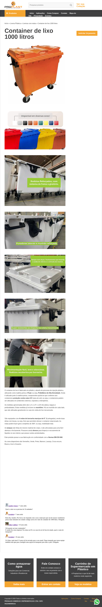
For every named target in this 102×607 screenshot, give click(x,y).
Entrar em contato (51, 584)
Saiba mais (19, 584)
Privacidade (38, 16)
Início (32, 13)
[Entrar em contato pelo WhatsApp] (97, 602)
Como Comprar (53, 13)
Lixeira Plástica (15, 23)
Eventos (48, 16)
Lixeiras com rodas (29, 23)
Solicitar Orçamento (86, 33)
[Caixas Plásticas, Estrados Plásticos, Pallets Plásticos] (15, 4)
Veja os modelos (83, 584)
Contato (64, 13)
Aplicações (40, 13)
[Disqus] (35, 476)
